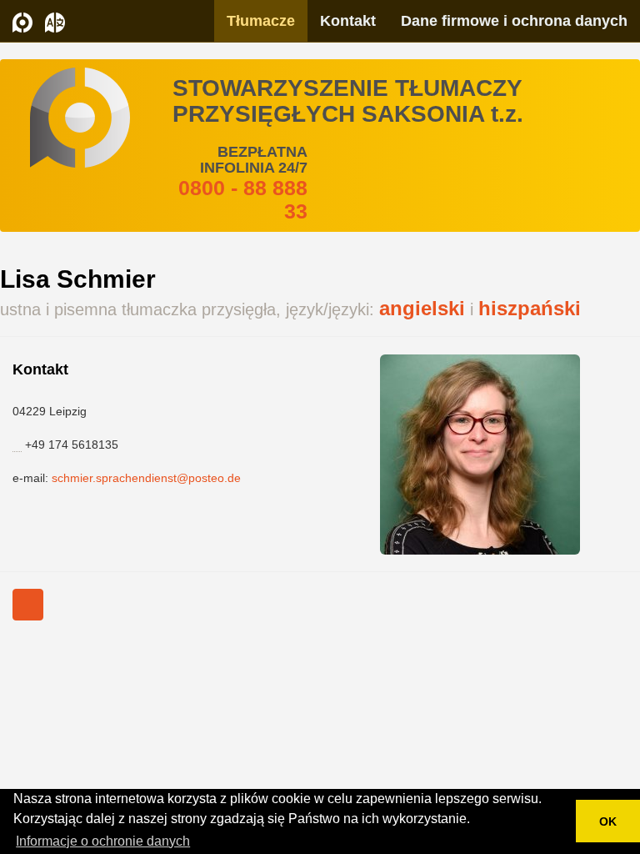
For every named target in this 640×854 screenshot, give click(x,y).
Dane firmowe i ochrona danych (514, 21)
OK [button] (608, 821)
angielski (422, 308)
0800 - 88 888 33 (243, 199)
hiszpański (529, 308)
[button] (55, 21)
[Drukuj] (27, 604)
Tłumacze (261, 21)
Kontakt (348, 21)
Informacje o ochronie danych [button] (103, 841)
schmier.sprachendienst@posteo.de (146, 478)
